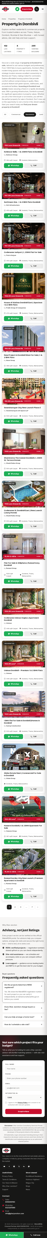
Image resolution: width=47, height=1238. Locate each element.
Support (5, 1189)
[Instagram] (14, 1166)
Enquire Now (27, 9)
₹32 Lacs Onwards (22, 145)
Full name (9, 1064)
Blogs (28, 1186)
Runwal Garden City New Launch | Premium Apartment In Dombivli (23, 879)
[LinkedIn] (24, 1166)
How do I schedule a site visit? (17, 1024)
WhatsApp (15, 165)
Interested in (11, 1093)
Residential (30, 114)
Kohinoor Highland (32, 1179)
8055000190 (10, 1202)
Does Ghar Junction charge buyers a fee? (19, 1008)
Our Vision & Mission (9, 1183)
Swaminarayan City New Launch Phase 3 (22, 408)
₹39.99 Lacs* (22, 664)
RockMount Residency (34, 1176)
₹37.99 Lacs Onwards (22, 196)
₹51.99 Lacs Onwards (22, 401)
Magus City (30, 1183)
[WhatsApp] (17, 9)
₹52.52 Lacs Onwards (22, 349)
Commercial (15, 114)
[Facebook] (9, 1166)
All (5, 114)
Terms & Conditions (9, 1179)
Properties (12, 19)
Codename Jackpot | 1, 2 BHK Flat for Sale (23, 252)
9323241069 (10, 1208)
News (28, 1189)
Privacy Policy (22, 1102)
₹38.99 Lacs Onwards (22, 296)
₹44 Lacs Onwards (22, 714)
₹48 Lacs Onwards (22, 451)
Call (34, 165)
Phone (8, 1074)
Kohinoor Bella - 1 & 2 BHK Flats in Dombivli (23, 152)
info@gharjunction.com (14, 1213)
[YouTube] (4, 1166)
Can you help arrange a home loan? (19, 1017)
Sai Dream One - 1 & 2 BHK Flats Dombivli (22, 202)
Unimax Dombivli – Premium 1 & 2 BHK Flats (23, 670)
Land (41, 114)
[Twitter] (19, 1166)
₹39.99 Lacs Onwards (22, 611)
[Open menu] (42, 9)
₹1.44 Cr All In (22, 556)
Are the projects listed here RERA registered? (18, 986)
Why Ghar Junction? (9, 1186)
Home (4, 19)
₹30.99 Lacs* (22, 819)
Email (7, 1083)
